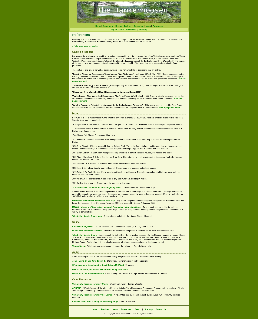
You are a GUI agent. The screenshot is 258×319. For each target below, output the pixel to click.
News (148, 26)
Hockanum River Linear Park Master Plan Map (93, 201)
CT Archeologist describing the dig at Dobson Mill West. (98, 265)
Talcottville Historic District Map (87, 216)
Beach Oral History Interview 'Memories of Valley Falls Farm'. (100, 269)
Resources (158, 26)
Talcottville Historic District (84, 235)
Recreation (138, 26)
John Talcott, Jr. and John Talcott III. (89, 261)
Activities (105, 309)
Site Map (149, 309)
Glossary (143, 29)
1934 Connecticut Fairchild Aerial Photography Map (96, 187)
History (118, 26)
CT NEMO (76, 288)
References (131, 29)
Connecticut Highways (82, 226)
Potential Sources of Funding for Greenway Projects (96, 301)
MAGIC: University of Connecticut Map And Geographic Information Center (106, 207)
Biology (127, 26)
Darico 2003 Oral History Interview (88, 273)
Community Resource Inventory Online (90, 284)
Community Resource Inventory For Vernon (92, 295)
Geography (108, 26)
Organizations (117, 29)
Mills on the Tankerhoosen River (87, 231)
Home (98, 26)
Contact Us (161, 309)
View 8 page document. (169, 107)
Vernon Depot (78, 246)
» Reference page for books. (85, 46)
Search (138, 309)
